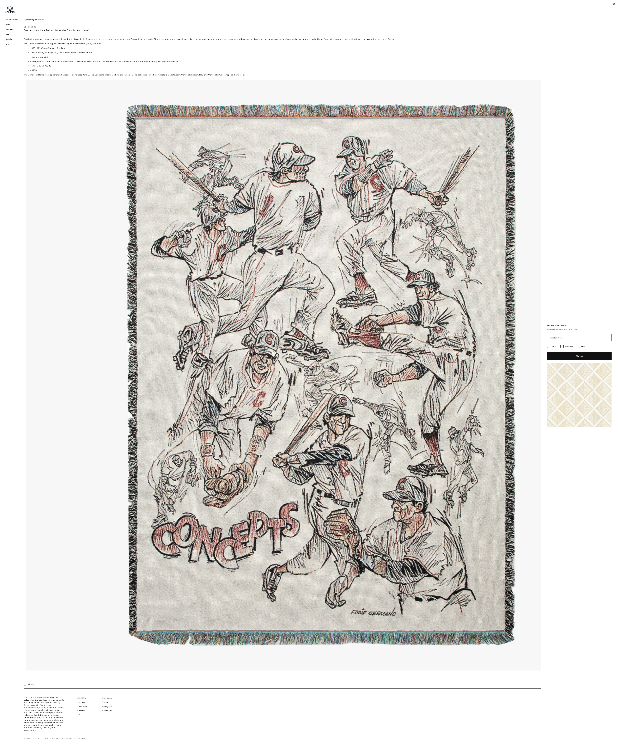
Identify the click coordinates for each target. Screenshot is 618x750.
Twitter (105, 702)
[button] (12, 24)
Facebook (107, 710)
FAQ (79, 714)
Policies (81, 702)
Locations (82, 706)
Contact (81, 710)
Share (31, 684)
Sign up (579, 356)
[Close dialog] (614, 4)
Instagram (107, 706)
